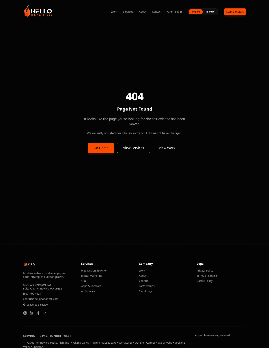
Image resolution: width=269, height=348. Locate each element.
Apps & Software (91, 286)
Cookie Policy (204, 281)
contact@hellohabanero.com (40, 299)
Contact (156, 11)
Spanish (210, 11)
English (196, 11)
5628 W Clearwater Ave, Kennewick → (214, 335)
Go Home (101, 148)
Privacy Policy (205, 270)
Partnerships (147, 286)
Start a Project (235, 11)
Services (128, 11)
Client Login (174, 11)
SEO (83, 281)
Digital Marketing (91, 275)
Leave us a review (37, 304)
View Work (167, 148)
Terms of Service (207, 275)
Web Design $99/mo (93, 270)
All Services (88, 291)
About (142, 11)
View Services (133, 148)
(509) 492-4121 (32, 293)
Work (114, 11)
